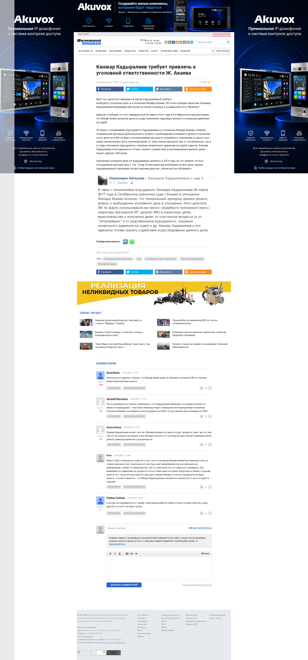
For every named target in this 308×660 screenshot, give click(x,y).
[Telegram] (191, 42)
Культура (143, 51)
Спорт (154, 51)
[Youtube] (184, 42)
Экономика (115, 51)
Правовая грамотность (196, 621)
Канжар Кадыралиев (192, 259)
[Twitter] (180, 42)
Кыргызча (84, 34)
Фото (163, 624)
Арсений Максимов (117, 399)
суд (139, 259)
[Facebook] (173, 42)
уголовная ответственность (160, 259)
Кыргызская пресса (170, 618)
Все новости (86, 51)
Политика (101, 51)
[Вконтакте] (169, 42)
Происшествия (169, 51)
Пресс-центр (215, 618)
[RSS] (166, 42)
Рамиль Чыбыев (116, 497)
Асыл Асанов (114, 427)
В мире (140, 636)
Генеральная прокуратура (118, 259)
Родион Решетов (129, 82)
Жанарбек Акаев (107, 264)
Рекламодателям (221, 34)
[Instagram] (188, 42)
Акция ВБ (185, 51)
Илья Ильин (113, 372)
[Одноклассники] (177, 42)
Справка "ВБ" (191, 624)
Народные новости (170, 615)
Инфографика (167, 630)
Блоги (164, 621)
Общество (130, 51)
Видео (164, 627)
